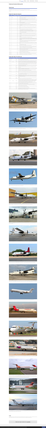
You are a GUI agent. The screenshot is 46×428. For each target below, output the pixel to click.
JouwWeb (28, 421)
